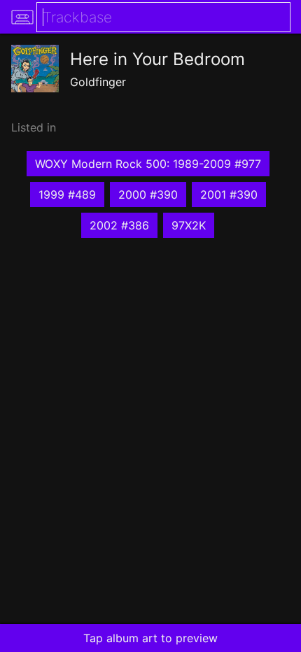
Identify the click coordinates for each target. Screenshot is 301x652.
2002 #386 (119, 225)
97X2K (189, 225)
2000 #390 (148, 194)
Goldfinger (98, 82)
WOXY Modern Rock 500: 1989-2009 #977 (148, 164)
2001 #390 (229, 194)
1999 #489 (67, 194)
